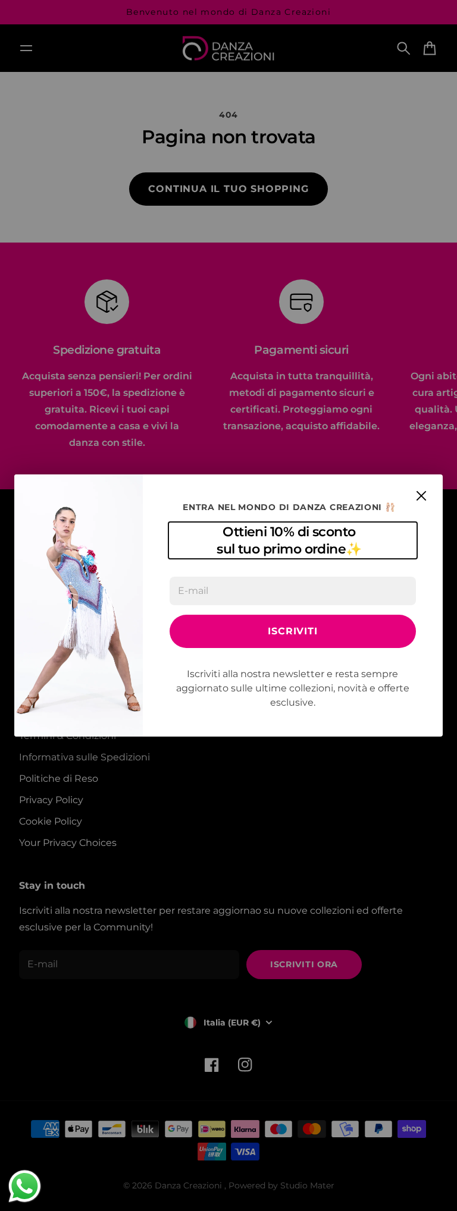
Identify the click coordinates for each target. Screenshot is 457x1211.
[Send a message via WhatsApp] (24, 1186)
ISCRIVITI (292, 631)
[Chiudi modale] (421, 496)
